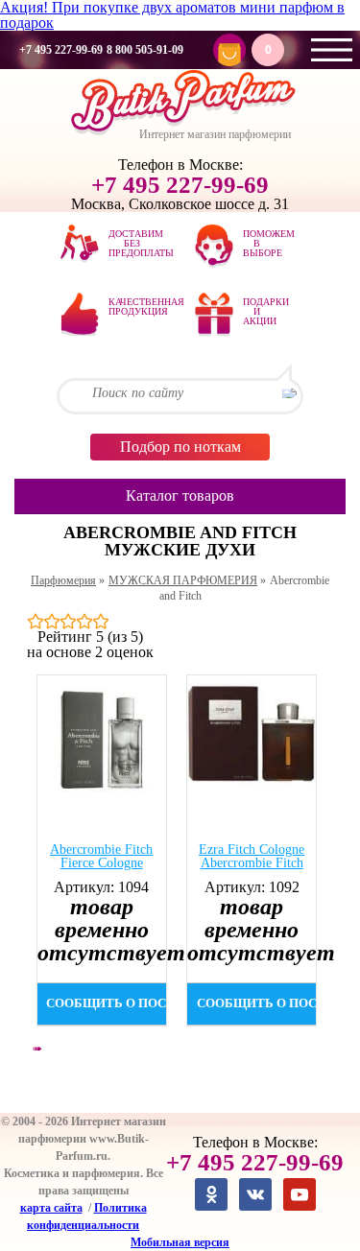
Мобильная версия (180, 1242)
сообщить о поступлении (107, 1003)
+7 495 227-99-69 (61, 50)
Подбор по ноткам (180, 446)
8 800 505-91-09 (145, 50)
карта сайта (51, 1208)
